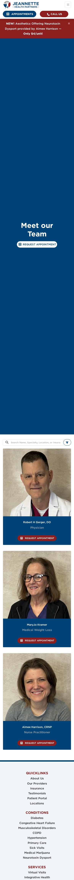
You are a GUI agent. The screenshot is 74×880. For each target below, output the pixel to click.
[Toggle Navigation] (68, 5)
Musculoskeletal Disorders (37, 828)
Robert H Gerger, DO (37, 522)
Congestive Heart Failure (37, 823)
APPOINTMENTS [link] (21, 14)
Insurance (37, 788)
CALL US (56, 14)
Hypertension (37, 838)
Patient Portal (37, 798)
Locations (37, 803)
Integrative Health (37, 877)
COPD (37, 833)
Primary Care (37, 843)
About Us (37, 778)
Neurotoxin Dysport (37, 857)
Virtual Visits (37, 872)
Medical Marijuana (37, 852)
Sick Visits (37, 848)
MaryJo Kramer (37, 624)
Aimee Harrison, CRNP (37, 727)
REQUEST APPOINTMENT (39, 244)
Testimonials (37, 793)
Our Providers (37, 783)
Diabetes (37, 818)
